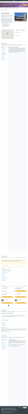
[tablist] (4, 149)
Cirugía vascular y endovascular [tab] (3, 59)
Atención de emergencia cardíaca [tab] (4, 47)
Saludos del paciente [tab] (3, 343)
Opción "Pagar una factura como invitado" (18, 315)
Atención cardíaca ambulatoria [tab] (3, 57)
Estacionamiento (17, 35)
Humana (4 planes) (3, 280)
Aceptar (25, 407)
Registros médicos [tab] (3, 342)
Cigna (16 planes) (3, 273)
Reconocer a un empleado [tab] (4, 344)
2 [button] (10, 305)
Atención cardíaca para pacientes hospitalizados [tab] (4, 53)
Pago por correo (3, 322)
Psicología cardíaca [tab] (3, 48)
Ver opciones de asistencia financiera (5, 331)
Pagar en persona (4, 325)
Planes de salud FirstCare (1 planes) (5, 277)
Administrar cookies (20, 407)
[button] (7, 289)
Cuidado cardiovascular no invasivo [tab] (4, 55)
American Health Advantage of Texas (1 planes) (6, 269)
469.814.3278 (20, 30)
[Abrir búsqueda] (26, 0)
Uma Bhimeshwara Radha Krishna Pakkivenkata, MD (20, 288)
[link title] (2, 2)
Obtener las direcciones (17, 30)
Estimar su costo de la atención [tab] (4, 340)
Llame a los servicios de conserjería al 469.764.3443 (14, 346)
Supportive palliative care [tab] (4, 58)
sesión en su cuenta (8, 316)
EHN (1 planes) (3, 276)
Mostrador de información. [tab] (4, 339)
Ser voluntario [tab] (3, 349)
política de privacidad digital (8, 412)
